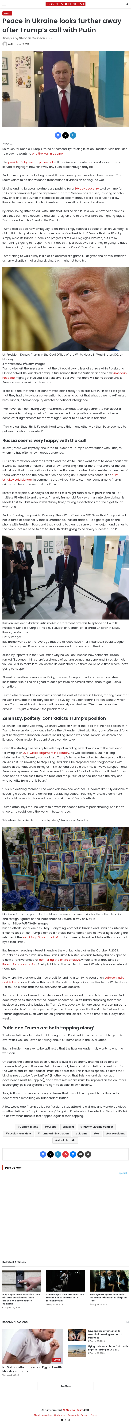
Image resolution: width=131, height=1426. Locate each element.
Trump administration (54, 1133)
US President (116, 1133)
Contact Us (60, 1415)
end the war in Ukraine (47, 154)
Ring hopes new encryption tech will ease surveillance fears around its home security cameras (21, 1299)
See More (66, 1386)
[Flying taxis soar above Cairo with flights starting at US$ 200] (77, 1351)
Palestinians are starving (19, 964)
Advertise (47, 1415)
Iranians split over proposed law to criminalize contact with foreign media (65, 1297)
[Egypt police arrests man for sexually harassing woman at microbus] (77, 1335)
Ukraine (82, 1133)
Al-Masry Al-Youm (73, 1409)
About (37, 1415)
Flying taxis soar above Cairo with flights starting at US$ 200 (108, 1348)
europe (52, 1127)
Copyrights (73, 1415)
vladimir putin (66, 1140)
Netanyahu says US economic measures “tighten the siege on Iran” (108, 1297)
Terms (94, 1415)
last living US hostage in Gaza (43, 937)
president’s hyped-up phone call (31, 162)
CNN (10, 44)
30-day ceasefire (86, 188)
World (7, 13)
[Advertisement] (65, 1217)
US (98, 1133)
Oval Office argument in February (46, 753)
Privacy (85, 1415)
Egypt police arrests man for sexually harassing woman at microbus (105, 1334)
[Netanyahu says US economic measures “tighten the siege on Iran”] (109, 1281)
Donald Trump (29, 1127)
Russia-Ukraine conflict (98, 1127)
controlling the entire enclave (59, 960)
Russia (69, 1127)
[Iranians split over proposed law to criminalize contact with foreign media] (65, 1281)
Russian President (19, 1133)
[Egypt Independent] (65, 4)
